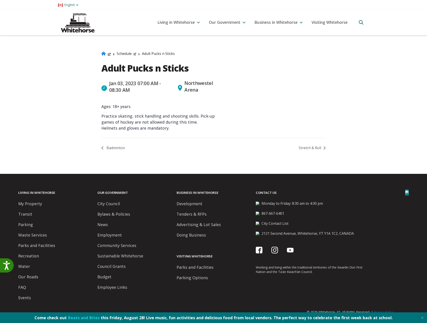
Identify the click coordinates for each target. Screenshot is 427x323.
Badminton (115, 147)
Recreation (28, 256)
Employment (109, 235)
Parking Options (192, 277)
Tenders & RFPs (192, 214)
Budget (104, 276)
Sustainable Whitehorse (120, 256)
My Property (30, 203)
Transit (25, 214)
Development (189, 203)
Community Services (116, 245)
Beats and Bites (84, 317)
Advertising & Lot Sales (199, 224)
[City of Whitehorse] (77, 22)
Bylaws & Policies (113, 214)
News (102, 224)
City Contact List (275, 223)
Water (24, 266)
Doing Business (191, 235)
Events (24, 297)
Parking (25, 224)
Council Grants (111, 266)
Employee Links (112, 287)
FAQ (22, 287)
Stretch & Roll (310, 147)
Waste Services (32, 235)
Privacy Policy (383, 312)
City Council (108, 203)
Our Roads (28, 276)
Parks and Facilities (36, 245)
